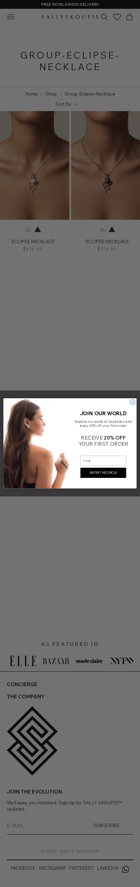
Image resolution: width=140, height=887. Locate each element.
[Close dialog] (132, 402)
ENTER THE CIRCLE (103, 473)
